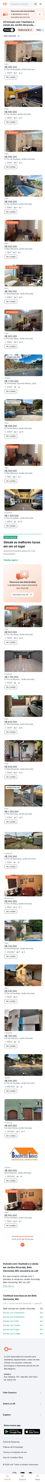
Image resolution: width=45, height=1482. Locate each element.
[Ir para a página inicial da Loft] (6, 4)
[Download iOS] (32, 1432)
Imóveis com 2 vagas (11, 1333)
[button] (22, 1392)
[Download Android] (13, 1432)
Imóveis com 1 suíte (11, 1321)
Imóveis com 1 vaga (11, 1329)
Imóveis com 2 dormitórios (13, 1313)
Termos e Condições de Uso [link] (15, 1452)
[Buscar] (36, 4)
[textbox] (23, 4)
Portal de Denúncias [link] (11, 1442)
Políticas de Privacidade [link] (13, 1447)
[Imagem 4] (28, 59)
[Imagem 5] (30, 59)
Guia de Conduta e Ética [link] (13, 1457)
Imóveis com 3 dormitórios (13, 1317)
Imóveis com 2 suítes (11, 1325)
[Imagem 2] (25, 59)
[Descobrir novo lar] (39, 14)
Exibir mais (7, 1286)
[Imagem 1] (23, 59)
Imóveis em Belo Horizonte (20, 1303)
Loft (4, 1303)
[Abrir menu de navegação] (40, 4)
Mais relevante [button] (10, 36)
